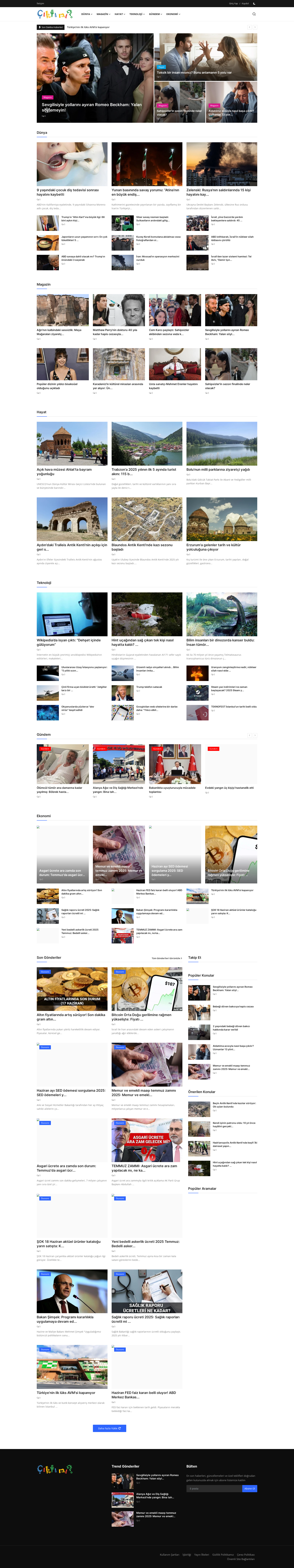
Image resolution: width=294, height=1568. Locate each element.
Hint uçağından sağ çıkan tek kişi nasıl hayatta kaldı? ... (143, 642)
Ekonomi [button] (172, 14)
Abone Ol (249, 1488)
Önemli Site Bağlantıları (241, 1559)
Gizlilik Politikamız (223, 1554)
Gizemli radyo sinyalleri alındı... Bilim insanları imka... (157, 669)
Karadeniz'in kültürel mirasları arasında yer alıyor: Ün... (118, 386)
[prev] (249, 27)
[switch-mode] (254, 3)
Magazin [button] (102, 14)
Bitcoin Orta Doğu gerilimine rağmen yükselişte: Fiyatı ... (228, 873)
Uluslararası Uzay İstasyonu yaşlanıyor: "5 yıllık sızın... (84, 669)
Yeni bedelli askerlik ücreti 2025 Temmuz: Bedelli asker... (80, 931)
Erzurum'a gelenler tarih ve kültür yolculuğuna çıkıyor (213, 547)
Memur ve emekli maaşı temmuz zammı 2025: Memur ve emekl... (118, 871)
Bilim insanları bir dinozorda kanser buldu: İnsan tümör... (220, 642)
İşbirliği (187, 1554)
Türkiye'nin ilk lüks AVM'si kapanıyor (232, 890)
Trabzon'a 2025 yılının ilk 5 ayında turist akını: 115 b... (144, 471)
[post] (95, 78)
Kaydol (245, 3)
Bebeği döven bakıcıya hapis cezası (233, 1006)
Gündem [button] (154, 14)
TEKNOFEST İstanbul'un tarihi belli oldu (234, 706)
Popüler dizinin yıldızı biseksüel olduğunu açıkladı (57, 386)
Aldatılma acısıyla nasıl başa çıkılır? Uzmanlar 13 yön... (231, 112)
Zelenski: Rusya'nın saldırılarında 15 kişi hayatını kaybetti (100, 27)
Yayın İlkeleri (201, 1554)
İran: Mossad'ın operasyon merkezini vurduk (157, 258)
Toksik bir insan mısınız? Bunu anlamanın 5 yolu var (194, 72)
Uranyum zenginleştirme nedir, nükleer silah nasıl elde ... (233, 669)
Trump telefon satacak (149, 686)
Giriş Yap (233, 3)
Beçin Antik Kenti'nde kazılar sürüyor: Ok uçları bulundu (234, 1105)
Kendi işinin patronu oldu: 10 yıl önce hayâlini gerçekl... (234, 1124)
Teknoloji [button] (135, 14)
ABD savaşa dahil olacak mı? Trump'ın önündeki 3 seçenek (83, 258)
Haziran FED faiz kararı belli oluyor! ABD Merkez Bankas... (159, 892)
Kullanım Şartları (169, 1554)
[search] (254, 14)
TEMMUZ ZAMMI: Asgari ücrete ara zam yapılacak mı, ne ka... (159, 931)
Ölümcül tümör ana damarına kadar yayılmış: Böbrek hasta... (59, 790)
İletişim (40, 3)
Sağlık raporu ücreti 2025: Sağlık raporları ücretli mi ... (80, 911)
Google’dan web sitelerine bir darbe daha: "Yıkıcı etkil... (156, 708)
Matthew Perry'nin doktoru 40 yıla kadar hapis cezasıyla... (115, 332)
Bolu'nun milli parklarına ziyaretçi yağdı (218, 469)
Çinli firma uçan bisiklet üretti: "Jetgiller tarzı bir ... (84, 688)
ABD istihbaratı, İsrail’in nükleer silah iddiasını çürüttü (232, 238)
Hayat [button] (119, 14)
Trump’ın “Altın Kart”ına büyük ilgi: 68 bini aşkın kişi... (83, 219)
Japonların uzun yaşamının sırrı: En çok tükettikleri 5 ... (84, 238)
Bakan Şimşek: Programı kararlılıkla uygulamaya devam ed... (156, 911)
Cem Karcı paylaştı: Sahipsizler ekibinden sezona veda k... (169, 332)
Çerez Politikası (246, 1554)
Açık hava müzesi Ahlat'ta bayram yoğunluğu (64, 471)
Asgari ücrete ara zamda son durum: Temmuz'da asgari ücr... (62, 873)
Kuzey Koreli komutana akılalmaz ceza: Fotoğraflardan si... (158, 238)
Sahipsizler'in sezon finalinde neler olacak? (179, 112)
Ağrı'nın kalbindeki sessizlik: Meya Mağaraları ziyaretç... (59, 332)
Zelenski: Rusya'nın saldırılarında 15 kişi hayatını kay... (218, 192)
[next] (255, 27)
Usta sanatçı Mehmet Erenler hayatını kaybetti (173, 386)
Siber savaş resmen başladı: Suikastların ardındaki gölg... (153, 219)
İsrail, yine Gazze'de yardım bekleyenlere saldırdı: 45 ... (227, 219)
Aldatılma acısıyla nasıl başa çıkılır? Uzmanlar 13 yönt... (233, 1047)
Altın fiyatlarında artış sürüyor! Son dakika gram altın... (81, 892)
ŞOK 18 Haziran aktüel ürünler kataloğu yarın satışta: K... (233, 911)
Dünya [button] (85, 14)
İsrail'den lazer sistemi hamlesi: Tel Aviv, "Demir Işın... (231, 258)
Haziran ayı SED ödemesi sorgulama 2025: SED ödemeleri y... (170, 871)
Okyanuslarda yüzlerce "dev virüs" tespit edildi (77, 708)
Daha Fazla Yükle (107, 1428)
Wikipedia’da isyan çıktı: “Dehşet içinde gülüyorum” (69, 642)
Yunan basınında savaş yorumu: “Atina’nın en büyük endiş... (145, 192)
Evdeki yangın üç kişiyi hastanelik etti (229, 787)
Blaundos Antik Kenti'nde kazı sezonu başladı (142, 547)
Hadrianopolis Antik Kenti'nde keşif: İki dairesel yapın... (235, 1144)
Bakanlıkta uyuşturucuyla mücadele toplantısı (172, 790)
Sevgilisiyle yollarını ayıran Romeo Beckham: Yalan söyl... (227, 332)
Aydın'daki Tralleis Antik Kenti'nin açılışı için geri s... (72, 547)
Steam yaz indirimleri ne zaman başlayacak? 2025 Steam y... (229, 688)
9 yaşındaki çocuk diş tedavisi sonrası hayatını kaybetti (68, 192)
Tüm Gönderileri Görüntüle (166, 958)
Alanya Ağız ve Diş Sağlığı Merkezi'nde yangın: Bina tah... (118, 790)
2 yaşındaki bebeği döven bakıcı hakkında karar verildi (231, 1028)
